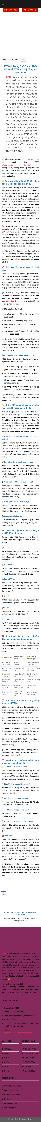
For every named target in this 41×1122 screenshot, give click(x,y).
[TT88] (20, 4)
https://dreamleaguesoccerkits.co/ (16, 165)
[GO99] (20, 1114)
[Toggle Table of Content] (22, 60)
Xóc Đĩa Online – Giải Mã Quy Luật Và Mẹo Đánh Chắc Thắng (20, 913)
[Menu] (3, 3)
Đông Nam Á (11, 301)
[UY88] (20, 1097)
